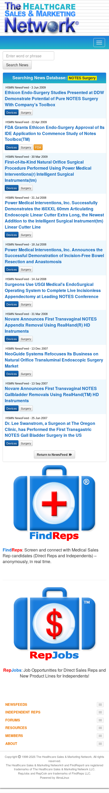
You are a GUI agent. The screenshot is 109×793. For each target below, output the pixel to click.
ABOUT (11, 743)
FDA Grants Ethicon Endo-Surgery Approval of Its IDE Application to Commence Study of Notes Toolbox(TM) (55, 133)
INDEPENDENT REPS (22, 712)
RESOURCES (16, 727)
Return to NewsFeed (53, 454)
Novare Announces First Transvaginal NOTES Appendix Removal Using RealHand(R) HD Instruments (51, 325)
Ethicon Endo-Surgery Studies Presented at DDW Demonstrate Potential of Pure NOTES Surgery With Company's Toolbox (54, 99)
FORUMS (12, 719)
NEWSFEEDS (16, 704)
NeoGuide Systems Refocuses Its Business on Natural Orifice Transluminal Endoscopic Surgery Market (54, 360)
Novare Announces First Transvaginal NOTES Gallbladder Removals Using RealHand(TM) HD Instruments (52, 395)
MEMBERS (14, 735)
